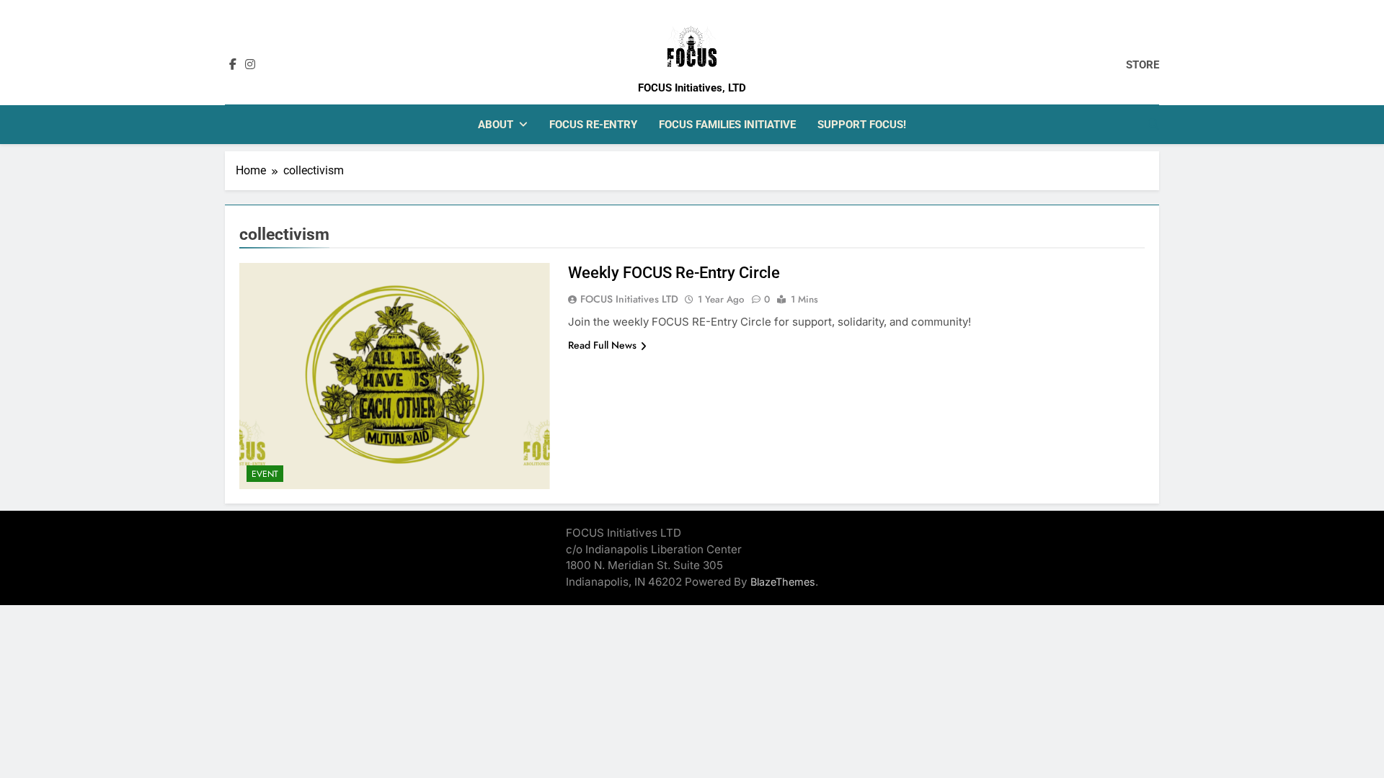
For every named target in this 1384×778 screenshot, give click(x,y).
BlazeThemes (782, 582)
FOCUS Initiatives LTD (629, 299)
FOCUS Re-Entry (593, 124)
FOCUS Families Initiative (727, 124)
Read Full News (602, 345)
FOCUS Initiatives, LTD (692, 87)
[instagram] (250, 64)
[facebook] (233, 64)
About (495, 124)
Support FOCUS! (861, 124)
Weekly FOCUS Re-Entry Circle (674, 273)
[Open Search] (1153, 124)
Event (265, 474)
